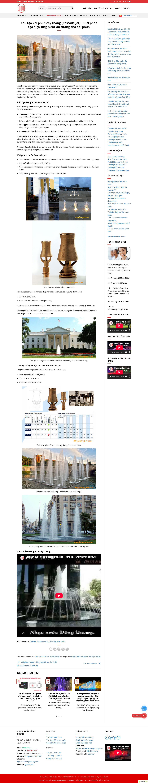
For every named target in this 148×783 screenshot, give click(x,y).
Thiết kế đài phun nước (39, 641)
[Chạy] (110, 330)
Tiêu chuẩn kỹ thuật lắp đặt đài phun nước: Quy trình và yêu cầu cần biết (118, 41)
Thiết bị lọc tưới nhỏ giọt (117, 162)
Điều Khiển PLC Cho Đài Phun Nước (117, 86)
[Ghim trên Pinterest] (63, 649)
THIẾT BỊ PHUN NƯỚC (53, 15)
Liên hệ (113, 15)
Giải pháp (97, 8)
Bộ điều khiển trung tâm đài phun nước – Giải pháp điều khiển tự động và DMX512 (118, 32)
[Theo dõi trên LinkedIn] (127, 1)
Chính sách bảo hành (84, 740)
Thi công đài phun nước (117, 134)
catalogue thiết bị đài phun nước (80, 657)
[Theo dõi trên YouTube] (129, 1)
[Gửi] (72, 8)
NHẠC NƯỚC (21, 15)
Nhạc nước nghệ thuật (67, 777)
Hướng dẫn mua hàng (85, 737)
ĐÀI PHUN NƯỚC (36, 15)
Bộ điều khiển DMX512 (116, 236)
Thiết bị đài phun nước (116, 139)
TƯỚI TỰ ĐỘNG (70, 15)
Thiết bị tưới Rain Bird (116, 165)
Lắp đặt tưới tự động (115, 156)
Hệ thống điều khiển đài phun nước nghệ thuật (30, 694)
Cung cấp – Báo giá (54, 758)
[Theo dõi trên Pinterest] (125, 1)
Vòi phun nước (54, 657)
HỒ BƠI (82, 15)
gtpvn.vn (91, 754)
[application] (119, 326)
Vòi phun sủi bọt (90, 663)
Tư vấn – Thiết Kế (53, 753)
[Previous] (16, 696)
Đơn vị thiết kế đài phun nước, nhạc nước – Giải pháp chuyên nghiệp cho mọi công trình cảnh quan (119, 52)
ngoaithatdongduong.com (27, 761)
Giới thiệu (87, 8)
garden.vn (29, 764)
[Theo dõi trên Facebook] (123, 1)
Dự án (117, 8)
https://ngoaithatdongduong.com (89, 748)
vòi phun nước (95, 657)
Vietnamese (127, 15)
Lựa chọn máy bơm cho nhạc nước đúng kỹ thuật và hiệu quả (59, 696)
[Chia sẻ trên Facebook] (51, 649)
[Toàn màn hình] (129, 330)
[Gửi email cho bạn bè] (59, 649)
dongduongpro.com (33, 756)
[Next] (101, 696)
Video (104, 15)
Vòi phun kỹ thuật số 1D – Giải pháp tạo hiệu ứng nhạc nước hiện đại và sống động (118, 94)
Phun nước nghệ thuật (87, 777)
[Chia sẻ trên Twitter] (55, 649)
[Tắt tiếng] (126, 330)
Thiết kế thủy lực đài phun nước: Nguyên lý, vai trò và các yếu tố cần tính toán (88, 697)
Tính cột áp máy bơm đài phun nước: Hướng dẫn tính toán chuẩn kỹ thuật (118, 114)
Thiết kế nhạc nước (115, 131)
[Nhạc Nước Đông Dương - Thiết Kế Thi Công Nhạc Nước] (26, 8)
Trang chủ (44, 777)
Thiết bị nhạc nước (115, 142)
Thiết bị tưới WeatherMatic (118, 170)
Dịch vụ (108, 8)
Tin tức (126, 8)
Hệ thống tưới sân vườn (117, 159)
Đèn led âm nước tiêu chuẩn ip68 (118, 79)
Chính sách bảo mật (84, 743)
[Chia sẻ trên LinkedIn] (67, 649)
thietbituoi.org (92, 751)
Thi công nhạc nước (57, 641)
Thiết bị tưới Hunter (115, 167)
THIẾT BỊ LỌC (94, 15)
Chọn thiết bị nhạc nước (56, 743)
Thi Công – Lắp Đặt (54, 755)
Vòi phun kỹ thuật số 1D (117, 209)
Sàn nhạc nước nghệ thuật (118, 145)
